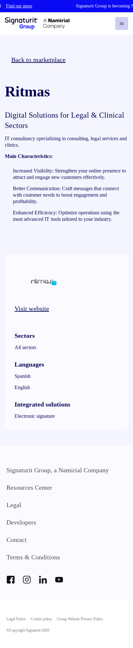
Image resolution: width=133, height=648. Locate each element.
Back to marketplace (38, 59)
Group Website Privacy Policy (80, 619)
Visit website (32, 308)
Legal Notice (16, 619)
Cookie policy (41, 619)
